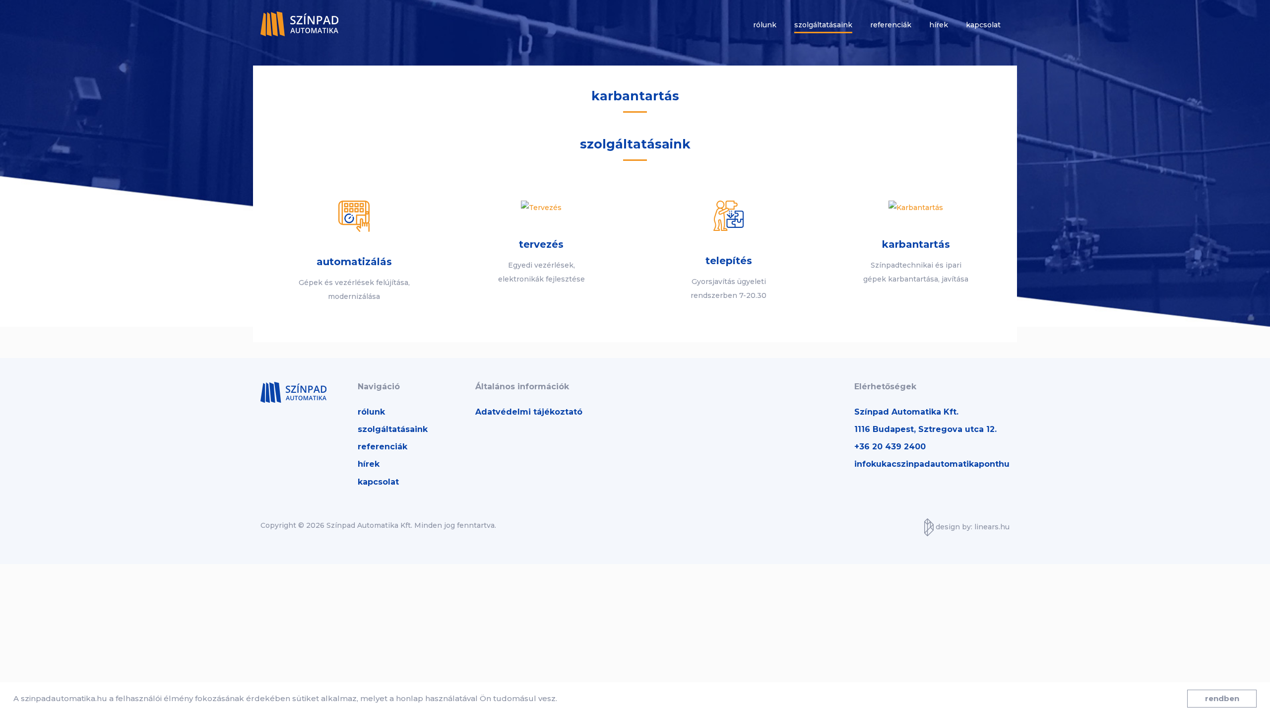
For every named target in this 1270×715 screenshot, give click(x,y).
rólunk (371, 412)
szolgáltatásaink (393, 429)
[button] (560, 699)
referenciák (382, 446)
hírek (369, 464)
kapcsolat (378, 482)
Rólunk (764, 24)
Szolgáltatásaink (823, 24)
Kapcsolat (983, 24)
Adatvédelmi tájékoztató (528, 412)
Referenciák (890, 24)
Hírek (938, 24)
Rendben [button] (1222, 698)
